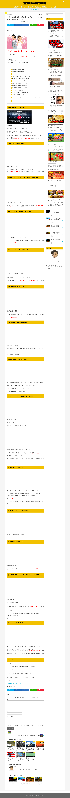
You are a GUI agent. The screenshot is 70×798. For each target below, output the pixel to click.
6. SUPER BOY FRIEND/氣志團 (18, 80)
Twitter (29, 771)
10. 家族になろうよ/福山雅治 (17, 90)
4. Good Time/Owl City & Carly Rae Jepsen (20, 76)
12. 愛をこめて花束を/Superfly (17, 94)
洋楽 (20, 683)
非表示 (16, 67)
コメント (8, 699)
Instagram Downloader (35, 9)
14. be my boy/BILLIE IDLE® (17, 100)
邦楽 (17, 683)
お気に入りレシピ (23, 7)
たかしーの (16, 766)
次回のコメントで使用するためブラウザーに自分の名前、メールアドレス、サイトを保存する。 (26, 725)
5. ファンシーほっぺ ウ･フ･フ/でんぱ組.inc (20, 78)
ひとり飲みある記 (44, 7)
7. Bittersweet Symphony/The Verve (19, 83)
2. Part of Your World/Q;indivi (17, 71)
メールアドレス (10, 716)
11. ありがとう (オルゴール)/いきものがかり (20, 92)
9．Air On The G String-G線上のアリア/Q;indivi (21, 87)
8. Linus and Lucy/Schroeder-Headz (19, 85)
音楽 (8, 683)
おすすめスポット (38, 7)
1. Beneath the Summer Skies (17, 69)
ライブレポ (50, 7)
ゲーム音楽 (12, 683)
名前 (8, 711)
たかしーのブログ (34, 795)
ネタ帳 (54, 7)
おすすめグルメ (30, 7)
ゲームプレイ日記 (16, 7)
